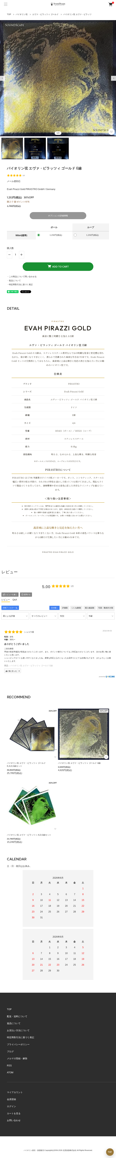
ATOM (10, 1072)
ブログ (10, 1051)
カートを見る (14, 1113)
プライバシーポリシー (18, 1044)
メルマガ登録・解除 (17, 1058)
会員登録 (11, 1099)
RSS (9, 1065)
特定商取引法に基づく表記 (20, 1037)
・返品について (14, 280)
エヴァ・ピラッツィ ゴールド (45, 14)
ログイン (11, 1106)
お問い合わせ (14, 1120)
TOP (9, 14)
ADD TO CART (60, 266)
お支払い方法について (18, 1030)
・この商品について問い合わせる (22, 276)
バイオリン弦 (22, 14)
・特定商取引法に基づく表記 (20, 284)
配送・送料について (17, 1016)
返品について (14, 1023)
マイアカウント (15, 1092)
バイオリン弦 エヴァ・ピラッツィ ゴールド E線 (31, 665)
